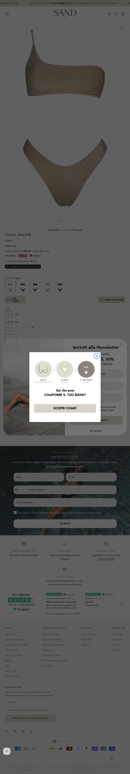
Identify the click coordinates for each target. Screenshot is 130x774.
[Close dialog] (96, 356)
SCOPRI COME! (65, 408)
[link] (65, 372)
